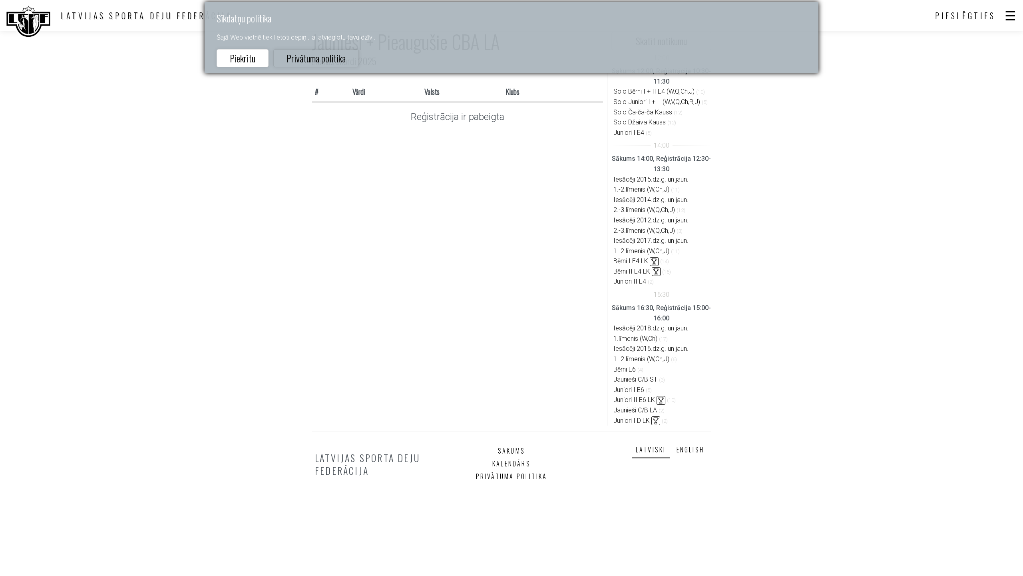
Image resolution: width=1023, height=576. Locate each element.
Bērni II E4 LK (631, 271)
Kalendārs (511, 463)
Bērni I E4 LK (630, 261)
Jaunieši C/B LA (635, 410)
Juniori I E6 (628, 390)
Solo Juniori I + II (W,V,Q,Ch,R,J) (656, 102)
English (690, 449)
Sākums (511, 451)
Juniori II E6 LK (634, 400)
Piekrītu (242, 58)
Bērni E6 (624, 369)
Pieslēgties (965, 16)
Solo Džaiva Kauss (639, 122)
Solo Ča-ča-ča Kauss (642, 112)
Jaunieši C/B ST (635, 379)
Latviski (651, 449)
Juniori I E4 (628, 132)
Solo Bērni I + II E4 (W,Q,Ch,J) (654, 91)
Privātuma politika (316, 58)
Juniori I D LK (631, 420)
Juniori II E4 (629, 281)
